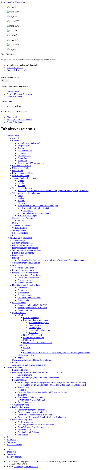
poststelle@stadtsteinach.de (26, 466)
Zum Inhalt (6, 2)
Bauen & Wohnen (14, 96)
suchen (5, 80)
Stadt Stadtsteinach (15, 67)
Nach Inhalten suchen (10, 77)
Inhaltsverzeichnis (14, 457)
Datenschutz (12, 454)
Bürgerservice (13, 92)
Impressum (11, 452)
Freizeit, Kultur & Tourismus (19, 94)
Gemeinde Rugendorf (16, 70)
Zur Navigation (18, 2)
